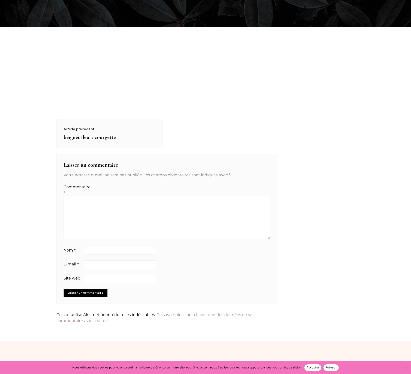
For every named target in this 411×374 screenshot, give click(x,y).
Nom (70, 250)
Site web (72, 278)
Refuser (331, 367)
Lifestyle (361, 5)
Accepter (313, 367)
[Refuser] (406, 367)
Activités (51, 5)
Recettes (26, 5)
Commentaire (73, 190)
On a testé (77, 5)
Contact (385, 5)
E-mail (71, 264)
